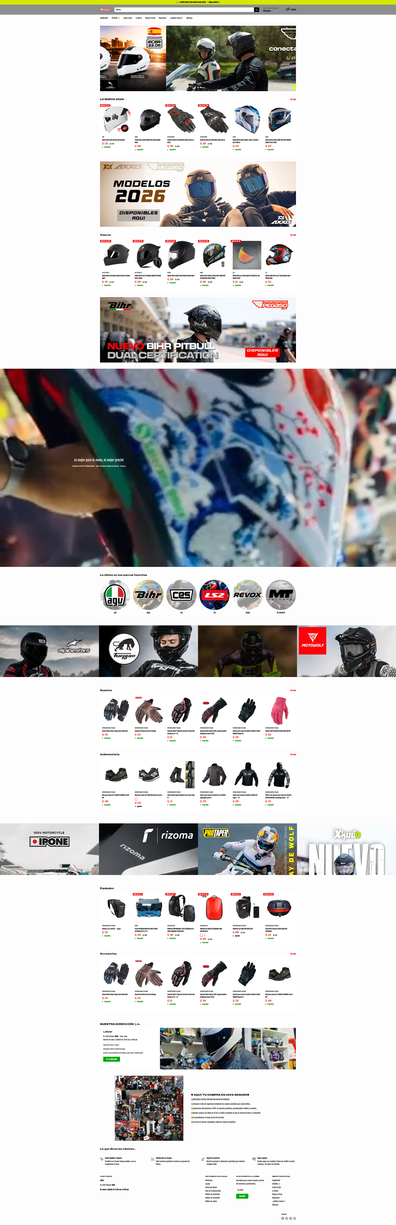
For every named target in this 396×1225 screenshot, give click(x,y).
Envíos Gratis (276, 1187)
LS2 (234, 273)
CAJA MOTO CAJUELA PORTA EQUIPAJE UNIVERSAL (276, 930)
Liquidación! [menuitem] (104, 18)
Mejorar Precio (277, 1194)
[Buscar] (256, 9)
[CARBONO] (201, 935)
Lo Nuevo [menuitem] (139, 18)
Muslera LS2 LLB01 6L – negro (111, 929)
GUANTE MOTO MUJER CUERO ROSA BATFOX (278, 731)
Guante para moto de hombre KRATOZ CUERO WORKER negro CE (246, 732)
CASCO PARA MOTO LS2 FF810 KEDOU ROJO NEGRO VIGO (277, 277)
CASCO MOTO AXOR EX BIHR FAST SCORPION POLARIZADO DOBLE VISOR (212, 277)
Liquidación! (276, 1180)
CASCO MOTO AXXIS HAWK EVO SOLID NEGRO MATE (147, 141)
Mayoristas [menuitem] (162, 18)
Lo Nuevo (275, 1191)
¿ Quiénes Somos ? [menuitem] (176, 18)
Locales (207, 1184)
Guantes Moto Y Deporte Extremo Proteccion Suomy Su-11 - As (181, 732)
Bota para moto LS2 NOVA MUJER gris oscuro (148, 795)
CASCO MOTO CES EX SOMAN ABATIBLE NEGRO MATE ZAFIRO (148, 277)
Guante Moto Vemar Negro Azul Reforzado (115, 731)
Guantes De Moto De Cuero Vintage (145, 731)
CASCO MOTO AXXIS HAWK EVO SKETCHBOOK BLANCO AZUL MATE (278, 141)
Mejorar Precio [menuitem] (150, 18)
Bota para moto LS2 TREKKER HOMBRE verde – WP (116, 796)
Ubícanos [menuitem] (189, 18)
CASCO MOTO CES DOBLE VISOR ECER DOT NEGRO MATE (116, 277)
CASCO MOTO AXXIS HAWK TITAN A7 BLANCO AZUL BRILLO (245, 141)
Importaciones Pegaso (108, 728)
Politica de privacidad (212, 1194)
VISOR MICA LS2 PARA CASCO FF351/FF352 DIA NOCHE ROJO (246, 277)
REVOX (169, 273)
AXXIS (136, 137)
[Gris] (136, 799)
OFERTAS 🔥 (276, 1184)
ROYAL (136, 926)
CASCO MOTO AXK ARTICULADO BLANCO (113, 140)
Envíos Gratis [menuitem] (127, 18)
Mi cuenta (267, 11)
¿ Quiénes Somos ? (278, 1201)
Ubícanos (275, 1205)
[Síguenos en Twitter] (286, 1218)
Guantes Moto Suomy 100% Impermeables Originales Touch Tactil (213, 732)
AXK (103, 137)
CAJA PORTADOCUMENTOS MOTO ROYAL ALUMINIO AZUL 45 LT (146, 930)
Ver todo (293, 99)
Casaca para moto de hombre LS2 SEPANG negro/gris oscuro (213, 796)
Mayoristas (276, 1198)
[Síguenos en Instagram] (290, 1218)
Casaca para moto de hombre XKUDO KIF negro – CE (245, 796)
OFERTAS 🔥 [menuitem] (116, 18)
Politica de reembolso (212, 1198)
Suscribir (242, 1196)
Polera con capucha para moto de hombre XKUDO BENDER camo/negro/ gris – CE (278, 796)
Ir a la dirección (111, 1059)
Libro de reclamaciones (213, 1191)
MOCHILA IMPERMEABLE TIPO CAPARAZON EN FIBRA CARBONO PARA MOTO (180, 930)
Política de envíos (211, 1201)
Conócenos (208, 1180)
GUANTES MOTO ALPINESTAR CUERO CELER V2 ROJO (180, 141)
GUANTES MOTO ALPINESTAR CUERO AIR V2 (212, 140)
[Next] (296, 595)
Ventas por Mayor (211, 1187)
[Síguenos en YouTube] (294, 1218)
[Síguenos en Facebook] (282, 1218)
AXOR (201, 273)
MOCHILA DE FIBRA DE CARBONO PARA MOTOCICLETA (211, 930)
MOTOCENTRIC (171, 926)
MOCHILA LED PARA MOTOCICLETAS (243, 929)
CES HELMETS (105, 273)
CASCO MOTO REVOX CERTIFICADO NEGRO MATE (180, 276)
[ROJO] (204, 935)
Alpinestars (170, 137)
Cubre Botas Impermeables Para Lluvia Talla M (181, 796)
